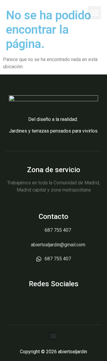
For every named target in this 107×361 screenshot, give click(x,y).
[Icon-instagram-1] (53, 300)
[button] (94, 12)
